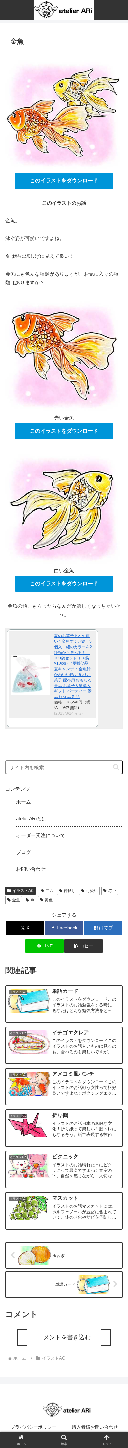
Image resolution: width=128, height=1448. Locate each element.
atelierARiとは (31, 818)
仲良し (69, 890)
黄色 (49, 900)
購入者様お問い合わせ (95, 1427)
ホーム (23, 802)
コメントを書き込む (64, 1337)
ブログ (23, 852)
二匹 (49, 890)
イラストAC (23, 890)
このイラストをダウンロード (64, 180)
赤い (112, 890)
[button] (116, 767)
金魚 (16, 900)
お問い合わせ (31, 869)
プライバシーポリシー (33, 1427)
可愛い (92, 890)
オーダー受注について (40, 835)
